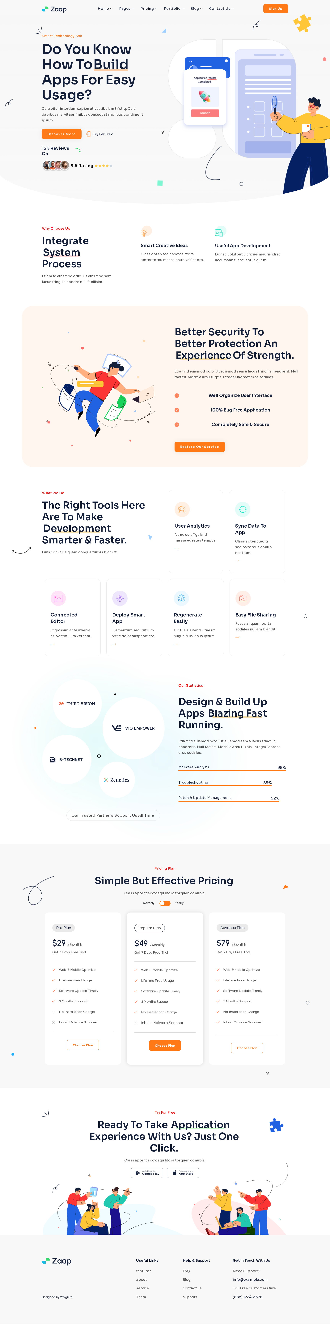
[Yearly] (168, 903)
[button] (63, 928)
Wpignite (66, 1297)
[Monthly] (162, 903)
